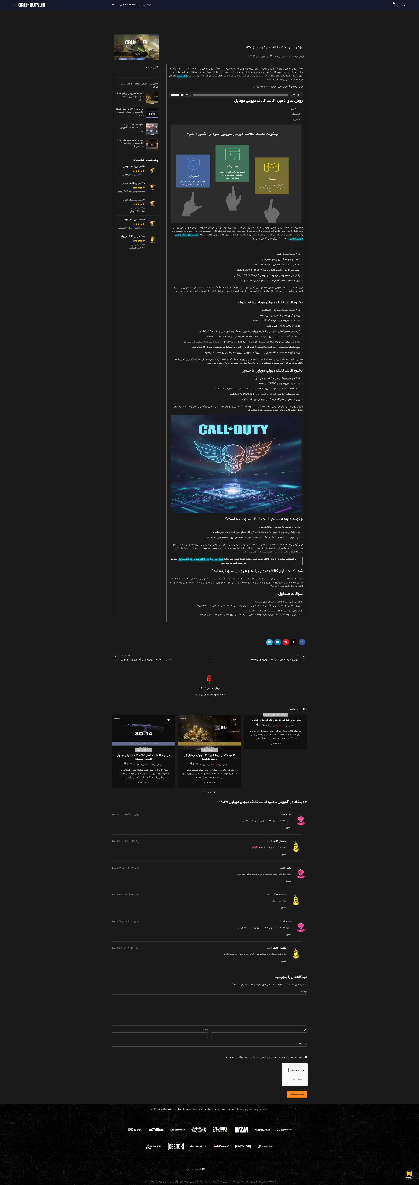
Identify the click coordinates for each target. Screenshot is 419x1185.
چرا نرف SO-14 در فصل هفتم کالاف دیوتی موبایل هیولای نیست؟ (130, 112)
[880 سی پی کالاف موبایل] (152, 205)
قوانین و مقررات (173, 1109)
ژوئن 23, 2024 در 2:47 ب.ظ (125, 921)
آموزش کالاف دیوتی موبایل (275, 715)
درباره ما (187, 1109)
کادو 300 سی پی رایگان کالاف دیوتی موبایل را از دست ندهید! (130, 96)
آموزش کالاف (157, 1109)
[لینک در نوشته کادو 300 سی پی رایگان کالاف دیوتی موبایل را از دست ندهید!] (209, 732)
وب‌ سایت (302, 1043)
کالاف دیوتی (182, 75)
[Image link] (220, 1129)
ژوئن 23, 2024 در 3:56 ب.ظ (125, 841)
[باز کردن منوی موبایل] (14, 5)
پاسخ (288, 827)
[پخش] (298, 96)
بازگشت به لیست (209, 657)
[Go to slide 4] (204, 792)
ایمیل (204, 1029)
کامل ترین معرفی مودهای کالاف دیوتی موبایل (275, 720)
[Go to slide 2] (211, 792)
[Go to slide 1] (214, 792)
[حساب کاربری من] (404, 5)
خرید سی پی (261, 1109)
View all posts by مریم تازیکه (209, 694)
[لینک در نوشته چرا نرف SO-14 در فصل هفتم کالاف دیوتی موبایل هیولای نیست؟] (143, 732)
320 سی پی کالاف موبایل (133, 219)
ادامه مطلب (276, 743)
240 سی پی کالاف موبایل (133, 183)
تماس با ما (198, 1109)
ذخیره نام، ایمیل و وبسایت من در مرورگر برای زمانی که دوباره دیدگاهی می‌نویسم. (264, 1057)
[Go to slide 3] (208, 792)
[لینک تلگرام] (269, 642)
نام (304, 1029)
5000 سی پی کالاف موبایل (133, 236)
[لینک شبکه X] (294, 642)
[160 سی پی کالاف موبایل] (152, 171)
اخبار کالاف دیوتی (209, 750)
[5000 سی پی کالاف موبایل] (152, 242)
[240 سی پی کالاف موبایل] (152, 187)
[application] (236, 95)
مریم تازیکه (281, 56)
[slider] (175, 95)
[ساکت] (182, 96)
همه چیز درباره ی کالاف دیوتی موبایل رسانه (200, 559)
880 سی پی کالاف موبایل (133, 199)
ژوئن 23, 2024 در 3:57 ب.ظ (125, 948)
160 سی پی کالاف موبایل (134, 166)
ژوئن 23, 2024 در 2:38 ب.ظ (125, 814)
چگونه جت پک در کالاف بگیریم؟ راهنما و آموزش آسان (132, 128)
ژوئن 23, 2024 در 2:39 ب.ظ (125, 868)
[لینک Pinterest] (285, 642)
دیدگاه (303, 991)
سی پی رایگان (212, 1109)
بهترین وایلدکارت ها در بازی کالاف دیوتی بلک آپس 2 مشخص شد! (130, 143)
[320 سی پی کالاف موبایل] (152, 224)
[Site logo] (32, 4)
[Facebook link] (302, 642)
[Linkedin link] (277, 642)
